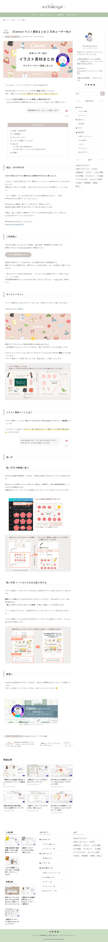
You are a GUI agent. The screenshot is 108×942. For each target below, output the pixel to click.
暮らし (78, 186)
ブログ (80, 128)
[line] (88, 85)
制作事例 (81, 132)
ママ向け (79, 183)
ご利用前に (17, 134)
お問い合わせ (52, 935)
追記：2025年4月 (19, 131)
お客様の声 (79, 172)
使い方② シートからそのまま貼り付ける (30, 149)
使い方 (15, 144)
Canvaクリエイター (31, 736)
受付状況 (81, 124)
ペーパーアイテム (82, 179)
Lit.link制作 (82, 140)
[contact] (94, 85)
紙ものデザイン (83, 152)
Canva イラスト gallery (14, 309)
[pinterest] (91, 85)
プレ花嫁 (100, 176)
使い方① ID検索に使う (24, 147)
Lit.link (94, 169)
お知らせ (81, 119)
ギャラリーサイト (19, 137)
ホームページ (82, 148)
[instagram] (86, 85)
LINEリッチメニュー (85, 136)
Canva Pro (58, 279)
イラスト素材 (15, 36)
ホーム (36, 935)
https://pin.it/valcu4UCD (14, 224)
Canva (8, 36)
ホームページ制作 (96, 179)
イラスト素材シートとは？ (23, 140)
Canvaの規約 (25, 248)
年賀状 (95, 183)
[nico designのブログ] (54, 6)
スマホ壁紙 (79, 176)
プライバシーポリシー (66, 935)
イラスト (81, 144)
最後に (15, 152)
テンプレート (82, 115)
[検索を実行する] (102, 94)
